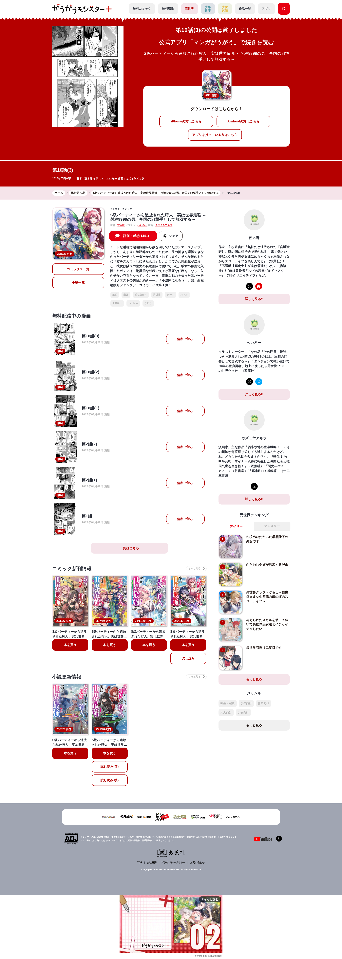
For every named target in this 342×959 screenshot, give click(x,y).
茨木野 (88, 178)
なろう (148, 303)
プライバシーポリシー (173, 862)
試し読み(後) (110, 780)
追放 (114, 294)
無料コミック (142, 8)
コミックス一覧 (78, 269)
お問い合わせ (197, 862)
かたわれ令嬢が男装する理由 (267, 564)
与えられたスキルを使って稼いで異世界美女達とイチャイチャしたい (267, 624)
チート (170, 294)
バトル (184, 294)
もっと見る (254, 679)
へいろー (111, 178)
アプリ (266, 8)
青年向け (117, 303)
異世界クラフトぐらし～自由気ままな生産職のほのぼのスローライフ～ (267, 597)
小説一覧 (78, 282)
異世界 (189, 8)
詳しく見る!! (254, 299)
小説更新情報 (66, 676)
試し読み (188, 658)
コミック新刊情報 (72, 568)
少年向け (246, 703)
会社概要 (152, 862)
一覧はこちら (129, 548)
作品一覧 (245, 8)
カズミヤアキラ (135, 178)
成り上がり (141, 294)
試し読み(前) (110, 766)
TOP (139, 862)
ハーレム (133, 303)
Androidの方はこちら (243, 121)
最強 (126, 294)
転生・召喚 (227, 703)
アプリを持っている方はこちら (214, 134)
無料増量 (168, 8)
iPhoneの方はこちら (186, 121)
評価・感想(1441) (136, 236)
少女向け (243, 712)
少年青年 (208, 8)
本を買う (70, 645)
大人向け (226, 712)
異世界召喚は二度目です (264, 647)
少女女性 (225, 8)
